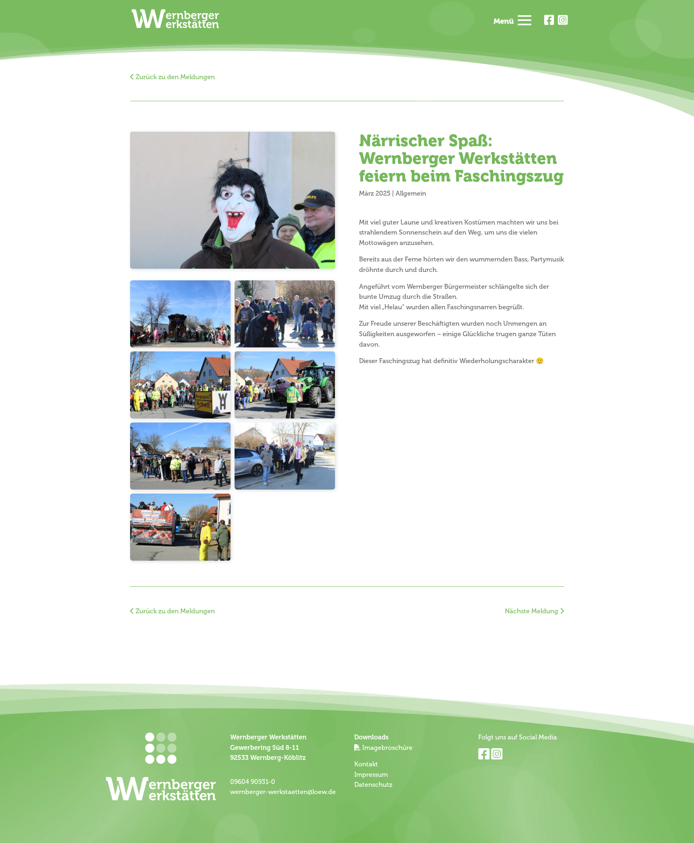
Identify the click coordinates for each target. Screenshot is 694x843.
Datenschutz (373, 784)
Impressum (371, 774)
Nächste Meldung (532, 611)
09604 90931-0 (252, 782)
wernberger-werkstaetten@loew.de (283, 792)
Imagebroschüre (387, 747)
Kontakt (366, 764)
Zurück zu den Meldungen (174, 77)
